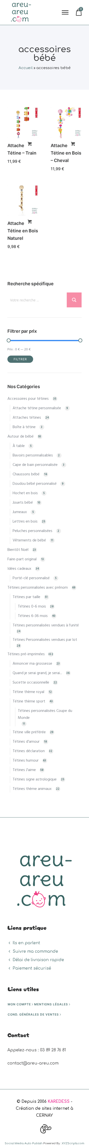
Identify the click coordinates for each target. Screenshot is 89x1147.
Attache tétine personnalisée (37, 408)
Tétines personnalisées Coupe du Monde (45, 714)
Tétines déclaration (29, 751)
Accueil (26, 68)
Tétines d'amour (26, 741)
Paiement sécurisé (32, 968)
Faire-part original (22, 559)
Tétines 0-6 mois (32, 606)
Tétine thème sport (29, 701)
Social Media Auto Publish (24, 1143)
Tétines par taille (26, 597)
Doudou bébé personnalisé (35, 484)
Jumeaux (20, 512)
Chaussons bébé (26, 474)
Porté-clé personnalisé (31, 578)
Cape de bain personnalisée (35, 465)
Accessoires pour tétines (28, 399)
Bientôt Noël (17, 550)
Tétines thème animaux (32, 789)
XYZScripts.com (73, 1143)
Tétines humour (26, 760)
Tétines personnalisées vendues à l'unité (46, 625)
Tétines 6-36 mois (33, 616)
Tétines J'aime (24, 770)
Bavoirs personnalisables (33, 455)
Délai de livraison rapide (38, 960)
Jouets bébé (23, 502)
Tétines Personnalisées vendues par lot (45, 640)
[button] (30, 144)
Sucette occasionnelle (31, 682)
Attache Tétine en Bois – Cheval (66, 153)
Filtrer (20, 359)
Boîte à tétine (24, 427)
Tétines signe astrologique (35, 779)
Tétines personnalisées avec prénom (37, 587)
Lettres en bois (25, 521)
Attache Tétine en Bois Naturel (22, 231)
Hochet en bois (25, 493)
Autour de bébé (20, 436)
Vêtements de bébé (29, 540)
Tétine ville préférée (29, 732)
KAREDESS (58, 1101)
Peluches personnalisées (32, 531)
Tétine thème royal (28, 692)
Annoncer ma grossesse (32, 663)
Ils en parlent (26, 943)
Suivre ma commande (35, 951)
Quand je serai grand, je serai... (37, 673)
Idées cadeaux (19, 569)
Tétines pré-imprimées (26, 654)
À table (19, 446)
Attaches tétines (27, 417)
